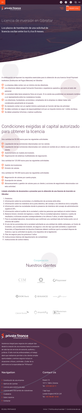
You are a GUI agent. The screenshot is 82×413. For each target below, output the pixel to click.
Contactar (6, 401)
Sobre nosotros (8, 397)
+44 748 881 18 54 (51, 397)
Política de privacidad (56, 409)
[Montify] (41, 312)
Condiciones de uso (73, 409)
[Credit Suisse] (22, 312)
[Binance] (41, 296)
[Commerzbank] (41, 280)
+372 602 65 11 (50, 386)
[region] (27, 25)
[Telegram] (61, 2)
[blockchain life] (59, 312)
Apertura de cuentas (10, 384)
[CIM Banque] (22, 280)
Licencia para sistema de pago (14, 387)
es (3, 2)
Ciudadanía (7, 394)
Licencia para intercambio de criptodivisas (18, 391)
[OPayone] (59, 280)
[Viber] (71, 2)
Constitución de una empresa (13, 380)
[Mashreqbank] (59, 296)
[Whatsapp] (66, 2)
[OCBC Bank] (22, 296)
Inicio (45, 409)
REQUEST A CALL (74, 8)
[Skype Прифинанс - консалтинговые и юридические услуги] (75, 2)
